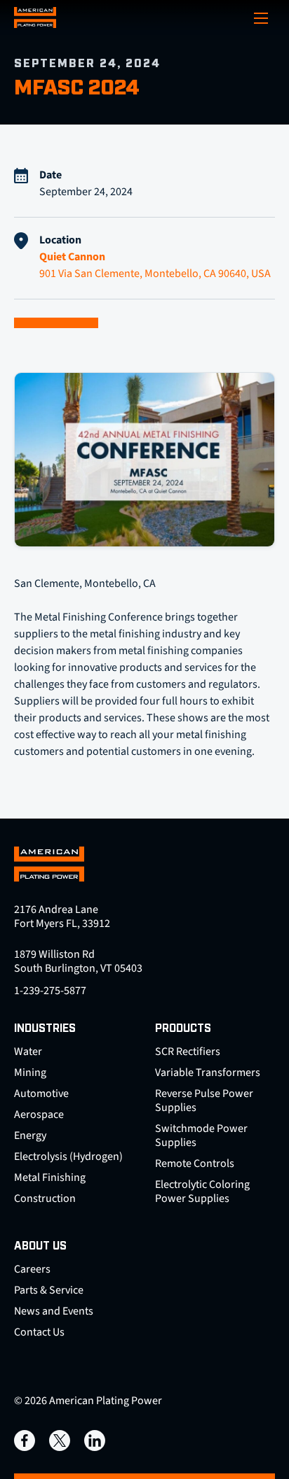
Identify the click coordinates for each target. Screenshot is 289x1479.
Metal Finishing (50, 1177)
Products (183, 1029)
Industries (45, 1029)
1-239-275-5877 (50, 990)
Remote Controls (194, 1163)
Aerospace (39, 1114)
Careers (32, 1269)
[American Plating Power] (35, 17)
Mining (30, 1072)
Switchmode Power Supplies (201, 1135)
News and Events (53, 1311)
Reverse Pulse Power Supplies (204, 1100)
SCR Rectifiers (187, 1051)
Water (28, 1051)
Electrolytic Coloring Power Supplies (202, 1191)
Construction (45, 1198)
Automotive (41, 1093)
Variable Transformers (207, 1072)
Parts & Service (48, 1290)
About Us (40, 1246)
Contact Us (39, 1332)
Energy (30, 1135)
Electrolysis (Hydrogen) (68, 1156)
